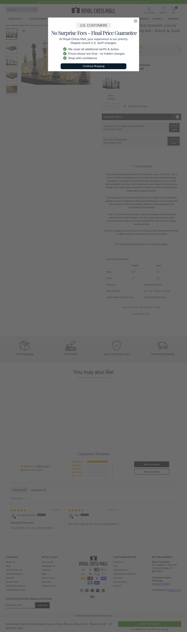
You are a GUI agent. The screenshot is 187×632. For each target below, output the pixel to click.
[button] (135, 21)
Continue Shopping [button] (93, 66)
